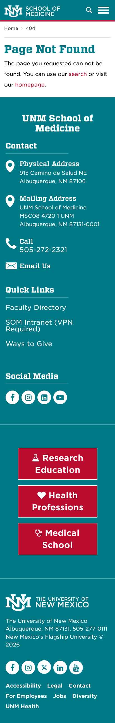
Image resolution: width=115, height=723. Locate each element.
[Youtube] (60, 397)
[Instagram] (28, 397)
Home (11, 28)
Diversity (84, 696)
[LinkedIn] (44, 397)
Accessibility (23, 686)
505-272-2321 (43, 250)
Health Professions (57, 501)
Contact (80, 686)
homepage (30, 85)
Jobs (59, 696)
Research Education (59, 464)
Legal (55, 686)
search (78, 74)
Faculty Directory (36, 307)
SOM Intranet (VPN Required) (39, 325)
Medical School (61, 539)
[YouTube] (76, 667)
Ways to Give (29, 344)
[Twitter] (44, 667)
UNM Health (22, 706)
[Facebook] (12, 397)
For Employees (26, 696)
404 (30, 28)
